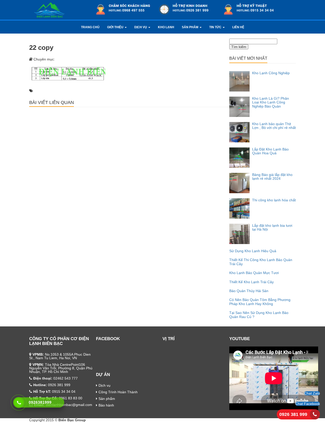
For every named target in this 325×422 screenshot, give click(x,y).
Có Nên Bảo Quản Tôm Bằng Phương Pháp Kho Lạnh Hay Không (259, 302)
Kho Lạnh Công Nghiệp (271, 73)
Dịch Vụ (141, 27)
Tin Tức (215, 27)
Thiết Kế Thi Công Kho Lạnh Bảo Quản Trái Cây (260, 262)
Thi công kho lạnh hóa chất (274, 200)
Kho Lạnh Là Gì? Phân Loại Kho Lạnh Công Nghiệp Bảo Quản (270, 102)
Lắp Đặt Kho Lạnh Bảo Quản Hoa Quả (270, 151)
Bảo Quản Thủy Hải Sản (248, 291)
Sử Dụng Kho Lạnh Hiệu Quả (252, 251)
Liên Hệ (238, 27)
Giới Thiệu (115, 27)
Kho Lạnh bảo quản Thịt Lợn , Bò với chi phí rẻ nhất (274, 126)
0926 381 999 (293, 414)
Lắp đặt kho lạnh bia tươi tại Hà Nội (272, 227)
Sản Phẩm (190, 27)
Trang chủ (90, 27)
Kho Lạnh (166, 27)
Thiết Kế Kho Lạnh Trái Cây (251, 282)
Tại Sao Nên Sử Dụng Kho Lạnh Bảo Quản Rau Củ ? (258, 315)
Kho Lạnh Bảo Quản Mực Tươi (254, 273)
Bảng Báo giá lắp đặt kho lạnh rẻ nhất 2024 (272, 176)
